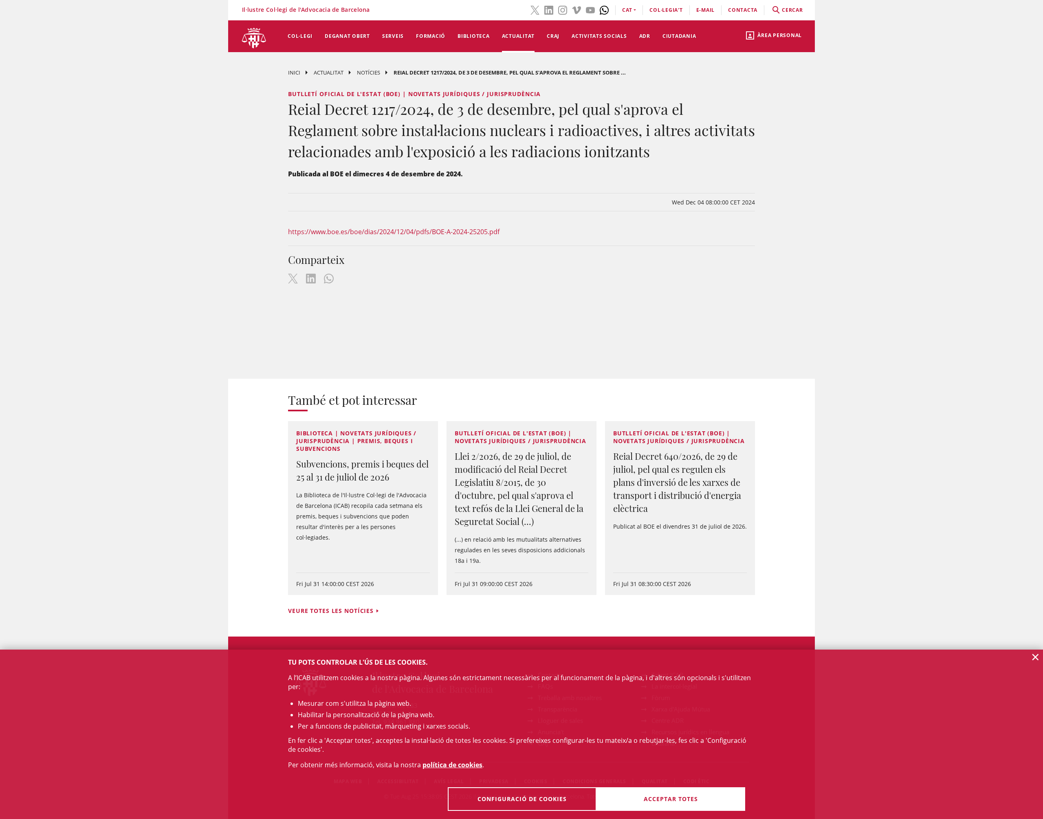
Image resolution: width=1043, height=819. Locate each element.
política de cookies (452, 764)
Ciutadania (679, 36)
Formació (430, 36)
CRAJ (553, 36)
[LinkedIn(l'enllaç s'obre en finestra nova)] (548, 9)
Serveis (393, 36)
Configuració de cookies (522, 799)
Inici (294, 72)
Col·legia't (665, 10)
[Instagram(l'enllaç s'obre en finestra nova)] (562, 9)
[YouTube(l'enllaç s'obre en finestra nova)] (590, 9)
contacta (742, 10)
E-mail (705, 10)
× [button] (1035, 657)
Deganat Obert (347, 36)
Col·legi (300, 36)
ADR (644, 36)
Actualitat (518, 36)
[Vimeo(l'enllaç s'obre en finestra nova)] (576, 9)
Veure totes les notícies (331, 611)
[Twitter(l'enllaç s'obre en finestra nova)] (534, 9)
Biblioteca (474, 36)
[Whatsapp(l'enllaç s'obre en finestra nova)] (604, 9)
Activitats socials (599, 36)
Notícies (368, 72)
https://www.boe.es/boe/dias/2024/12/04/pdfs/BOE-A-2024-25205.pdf (393, 231)
